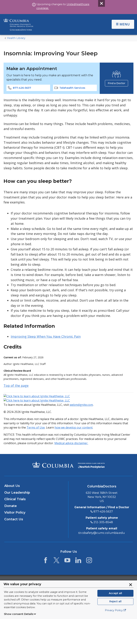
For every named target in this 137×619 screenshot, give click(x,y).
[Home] (46, 24)
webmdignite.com (81, 405)
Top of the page (16, 385)
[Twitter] (56, 561)
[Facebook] (46, 561)
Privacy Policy (114, 610)
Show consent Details (18, 614)
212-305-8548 (103, 522)
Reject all (115, 601)
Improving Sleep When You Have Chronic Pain (46, 336)
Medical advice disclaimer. (71, 443)
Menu (125, 24)
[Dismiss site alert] (101, 3)
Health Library (16, 38)
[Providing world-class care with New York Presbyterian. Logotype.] (91, 464)
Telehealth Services (72, 87)
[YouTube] (67, 561)
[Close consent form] (130, 585)
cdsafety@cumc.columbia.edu (103, 533)
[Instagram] (89, 561)
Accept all (115, 593)
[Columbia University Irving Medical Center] (53, 465)
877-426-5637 (22, 87)
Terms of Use (36, 427)
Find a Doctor (116, 83)
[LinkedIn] (78, 561)
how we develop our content (74, 427)
